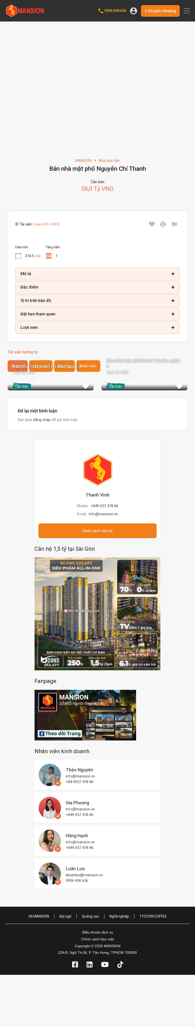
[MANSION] (25, 15)
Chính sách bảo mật (97, 939)
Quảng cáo (90, 916)
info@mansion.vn (80, 776)
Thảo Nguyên (79, 769)
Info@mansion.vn (103, 514)
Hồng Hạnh (77, 835)
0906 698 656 (115, 11)
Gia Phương (77, 802)
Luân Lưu (75, 868)
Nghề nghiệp (119, 916)
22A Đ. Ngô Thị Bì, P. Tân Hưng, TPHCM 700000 (97, 952)
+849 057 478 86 (104, 506)
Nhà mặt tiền (109, 160)
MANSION (83, 160)
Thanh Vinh (97, 495)
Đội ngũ (65, 916)
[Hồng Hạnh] (50, 849)
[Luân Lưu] (50, 882)
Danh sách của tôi (97, 530)
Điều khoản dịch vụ (97, 932)
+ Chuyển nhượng (160, 11)
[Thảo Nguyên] (50, 784)
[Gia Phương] (50, 816)
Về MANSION (38, 916)
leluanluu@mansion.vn (84, 875)
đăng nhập (42, 419)
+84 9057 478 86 (79, 781)
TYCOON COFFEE (153, 916)
